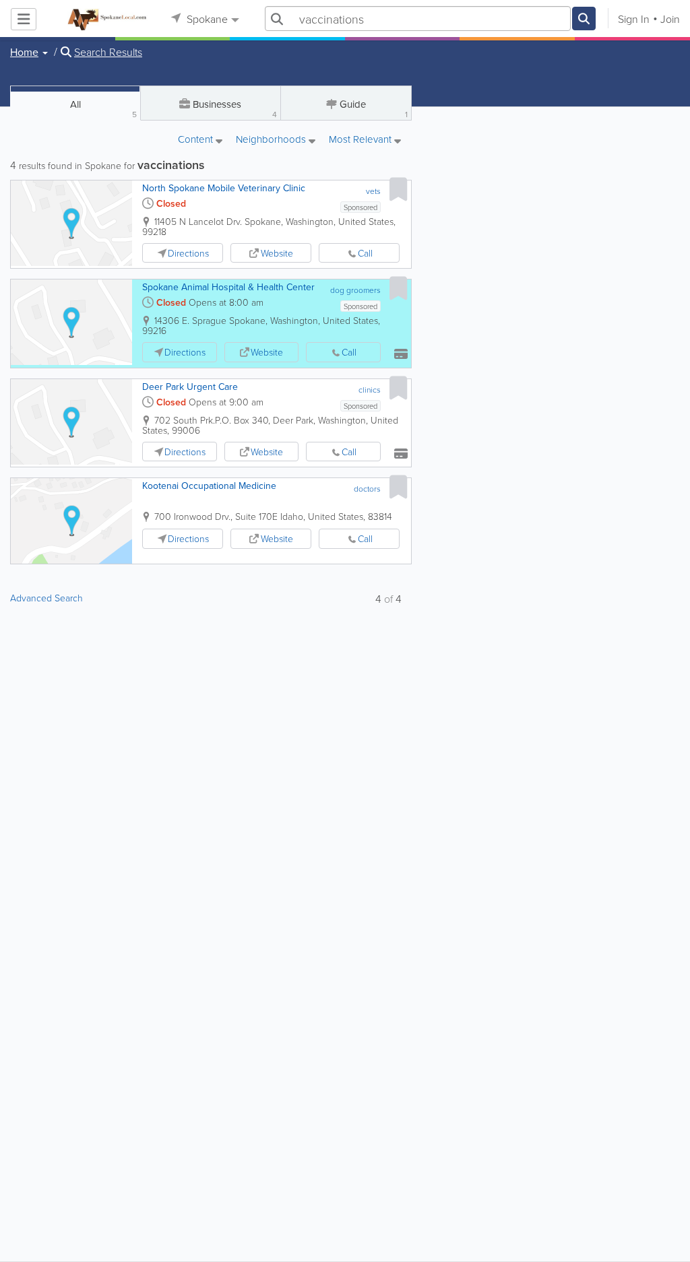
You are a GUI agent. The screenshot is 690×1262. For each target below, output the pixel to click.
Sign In (634, 18)
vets (373, 191)
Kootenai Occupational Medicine (209, 485)
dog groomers (355, 290)
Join (670, 18)
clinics (369, 389)
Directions (188, 253)
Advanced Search (46, 597)
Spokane (206, 18)
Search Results (108, 51)
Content (197, 140)
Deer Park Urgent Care (190, 386)
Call (365, 253)
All (103, 108)
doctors (367, 488)
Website (277, 253)
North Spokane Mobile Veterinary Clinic (223, 188)
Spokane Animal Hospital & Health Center (228, 287)
